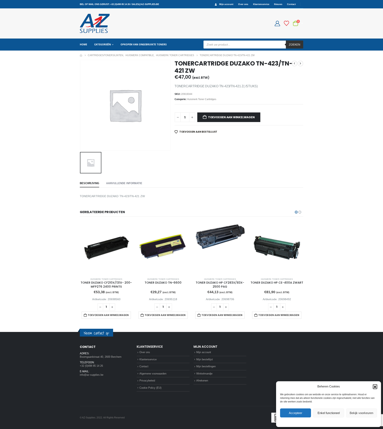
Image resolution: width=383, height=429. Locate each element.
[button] (375, 386)
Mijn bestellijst (204, 359)
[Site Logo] (95, 23)
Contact (291, 4)
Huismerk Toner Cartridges (201, 99)
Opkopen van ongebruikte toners (143, 44)
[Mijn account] (277, 23)
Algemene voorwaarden (152, 373)
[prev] (294, 63)
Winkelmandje (204, 373)
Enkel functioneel (329, 413)
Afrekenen (202, 380)
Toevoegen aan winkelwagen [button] (108, 315)
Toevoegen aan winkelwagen (231, 117)
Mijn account (226, 4)
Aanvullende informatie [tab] (124, 183)
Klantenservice (261, 4)
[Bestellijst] (286, 23)
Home (83, 44)
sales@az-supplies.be (145, 4)
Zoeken (294, 44)
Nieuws (278, 4)
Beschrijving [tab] (89, 183)
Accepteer (295, 413)
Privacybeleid (336, 421)
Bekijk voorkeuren (361, 413)
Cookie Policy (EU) (150, 387)
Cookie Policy (319, 421)
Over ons (243, 4)
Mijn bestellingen (206, 366)
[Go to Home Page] (81, 55)
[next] (300, 63)
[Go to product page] (106, 247)
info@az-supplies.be (91, 374)
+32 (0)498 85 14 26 (120, 4)
